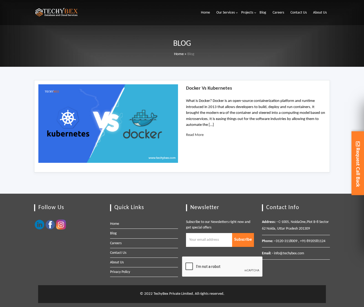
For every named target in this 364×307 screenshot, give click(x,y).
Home (205, 13)
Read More (195, 135)
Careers (278, 13)
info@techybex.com (289, 253)
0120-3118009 (286, 241)
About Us (320, 13)
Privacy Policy (120, 272)
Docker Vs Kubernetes (209, 88)
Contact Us (298, 13)
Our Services (225, 13)
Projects (247, 13)
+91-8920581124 (312, 241)
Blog (263, 13)
